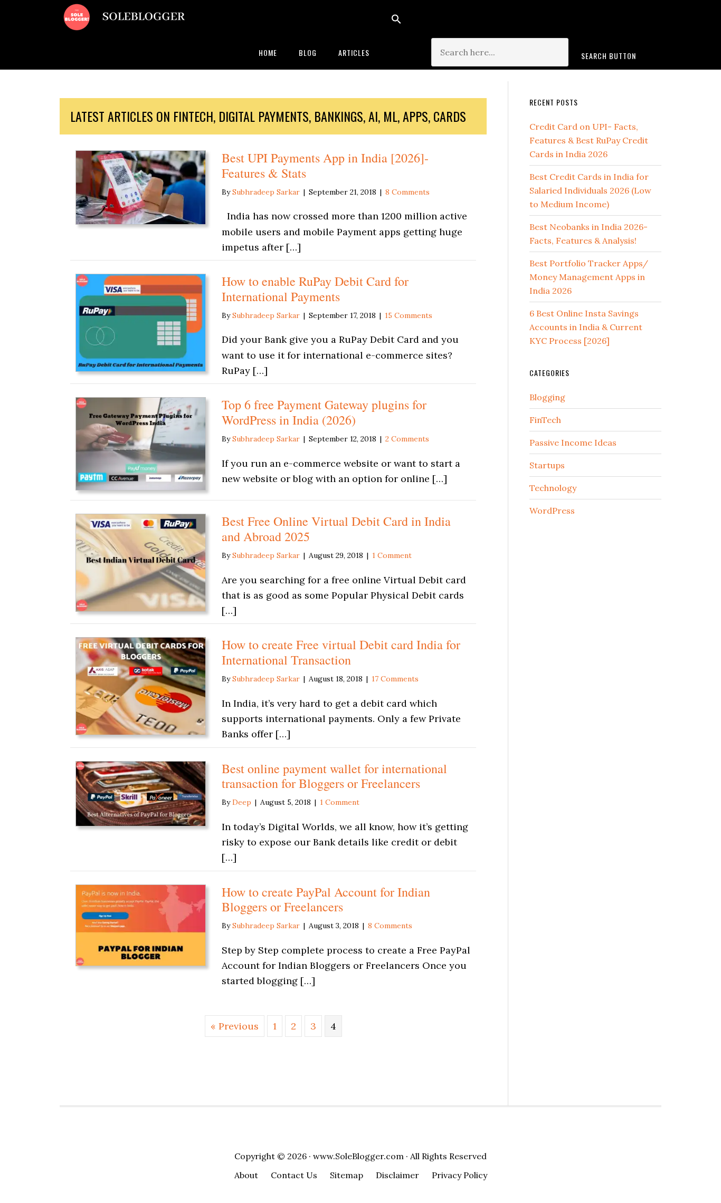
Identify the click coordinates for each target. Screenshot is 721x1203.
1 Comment (392, 555)
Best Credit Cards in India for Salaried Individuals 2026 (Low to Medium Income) (590, 190)
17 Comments (395, 679)
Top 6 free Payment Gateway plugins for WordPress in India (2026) (324, 412)
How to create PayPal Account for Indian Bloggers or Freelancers (326, 899)
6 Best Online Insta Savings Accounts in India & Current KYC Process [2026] (585, 327)
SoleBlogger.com (144, 17)
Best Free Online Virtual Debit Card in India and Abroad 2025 (336, 529)
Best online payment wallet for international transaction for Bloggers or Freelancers (334, 776)
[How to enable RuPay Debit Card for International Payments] (140, 368)
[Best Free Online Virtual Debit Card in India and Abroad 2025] (140, 608)
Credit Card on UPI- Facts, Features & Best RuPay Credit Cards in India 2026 (588, 140)
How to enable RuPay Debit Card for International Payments (315, 289)
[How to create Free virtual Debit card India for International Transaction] (140, 732)
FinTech (545, 420)
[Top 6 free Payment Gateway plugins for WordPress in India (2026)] (140, 487)
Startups (547, 465)
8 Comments (407, 192)
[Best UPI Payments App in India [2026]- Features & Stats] (140, 221)
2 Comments (407, 439)
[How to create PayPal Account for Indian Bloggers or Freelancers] (140, 963)
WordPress (552, 510)
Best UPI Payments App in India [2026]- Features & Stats (325, 165)
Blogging (547, 397)
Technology (552, 488)
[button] (521, 19)
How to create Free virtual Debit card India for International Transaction (341, 652)
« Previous (235, 1026)
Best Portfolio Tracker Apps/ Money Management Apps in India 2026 (588, 277)
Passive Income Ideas (572, 442)
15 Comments (408, 315)
